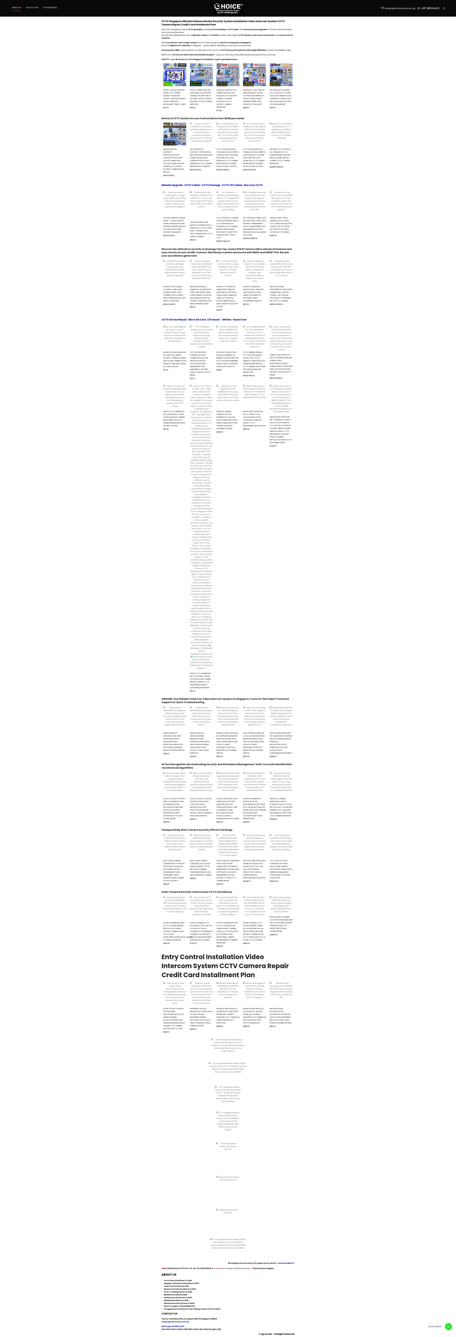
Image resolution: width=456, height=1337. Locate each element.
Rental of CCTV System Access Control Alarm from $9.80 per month (203, 118)
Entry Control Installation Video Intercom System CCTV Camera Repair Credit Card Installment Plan (225, 965)
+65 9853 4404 (177, 1326)
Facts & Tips (32, 7)
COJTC (210, 1309)
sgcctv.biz (266, 1334)
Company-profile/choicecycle (237, 1268)
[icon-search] (444, 8)
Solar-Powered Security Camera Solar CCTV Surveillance (197, 892)
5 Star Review (50, 7)
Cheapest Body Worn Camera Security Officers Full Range (197, 829)
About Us (16, 7)
